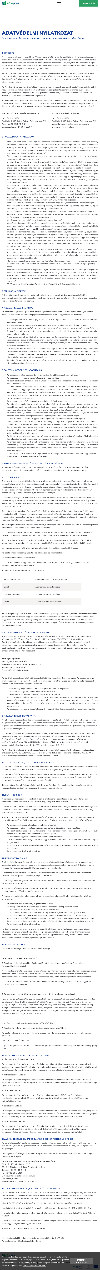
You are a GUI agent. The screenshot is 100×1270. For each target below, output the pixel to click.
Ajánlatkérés (88, 3)
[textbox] (50, 36)
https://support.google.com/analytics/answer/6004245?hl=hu (28, 1023)
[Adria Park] (10, 3)
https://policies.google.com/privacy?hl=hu (48, 1028)
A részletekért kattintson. (34, 1265)
